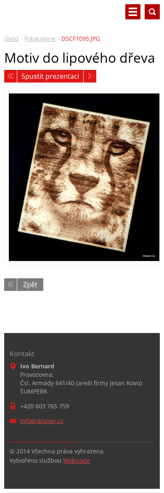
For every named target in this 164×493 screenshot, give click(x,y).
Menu (132, 11)
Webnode (76, 460)
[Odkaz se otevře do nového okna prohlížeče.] (82, 177)
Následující (90, 76)
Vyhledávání (152, 11)
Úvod (11, 39)
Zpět (30, 284)
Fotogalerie (40, 39)
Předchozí (10, 76)
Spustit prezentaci (50, 76)
